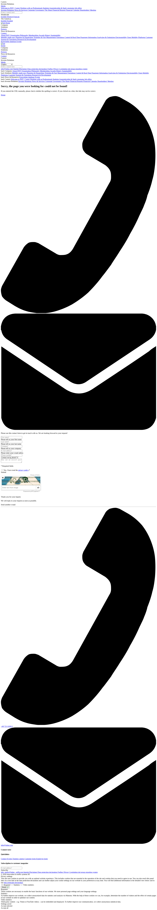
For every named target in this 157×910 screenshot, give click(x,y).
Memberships (45, 71)
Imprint (16, 69)
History (59, 71)
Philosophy (35, 71)
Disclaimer (23, 69)
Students (56, 79)
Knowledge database (27, 77)
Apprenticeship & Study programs (71, 79)
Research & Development (41, 75)
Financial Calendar (90, 81)
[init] (3, 23)
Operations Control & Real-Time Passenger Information (87, 73)
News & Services (38, 81)
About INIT (16, 71)
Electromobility (132, 73)
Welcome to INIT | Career (20, 79)
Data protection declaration (37, 69)
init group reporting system (77, 69)
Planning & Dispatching (36, 73)
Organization (26, 71)
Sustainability (67, 71)
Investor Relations (25, 81)
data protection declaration (13, 883)
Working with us (36, 79)
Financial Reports (76, 81)
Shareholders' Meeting (105, 81)
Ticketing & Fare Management (56, 73)
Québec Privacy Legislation (57, 69)
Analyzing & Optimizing (117, 73)
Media (3, 6)
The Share (66, 81)
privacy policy (23, 470)
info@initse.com (7, 69)
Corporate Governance (53, 81)
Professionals (48, 79)
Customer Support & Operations (20, 75)
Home (8, 23)
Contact (4, 33)
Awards (53, 71)
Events (37, 77)
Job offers (88, 79)
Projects (4, 29)
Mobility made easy (19, 73)
